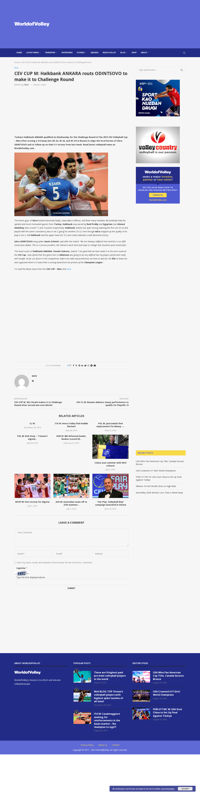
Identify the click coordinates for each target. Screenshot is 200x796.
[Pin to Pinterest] (79, 365)
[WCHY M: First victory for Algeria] (32, 486)
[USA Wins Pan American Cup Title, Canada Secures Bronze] (141, 677)
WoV (26, 84)
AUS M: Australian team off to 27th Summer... (71, 503)
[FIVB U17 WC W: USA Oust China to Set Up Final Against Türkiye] (141, 713)
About (144, 52)
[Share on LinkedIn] (82, 365)
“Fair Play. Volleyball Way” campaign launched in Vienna (110, 503)
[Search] (184, 53)
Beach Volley (109, 52)
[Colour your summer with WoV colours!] (110, 447)
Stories (80, 52)
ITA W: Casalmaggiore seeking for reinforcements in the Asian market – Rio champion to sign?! (107, 720)
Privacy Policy (87, 745)
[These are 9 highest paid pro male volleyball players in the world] (82, 677)
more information (168, 789)
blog (122, 52)
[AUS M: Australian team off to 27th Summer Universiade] (71, 486)
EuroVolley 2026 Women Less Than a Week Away (159, 492)
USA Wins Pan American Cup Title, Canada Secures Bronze (168, 676)
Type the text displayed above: (30, 577)
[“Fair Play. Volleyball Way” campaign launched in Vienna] (110, 486)
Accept (185, 788)
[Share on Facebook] (73, 365)
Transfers (50, 52)
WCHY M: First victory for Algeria (32, 501)
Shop (134, 52)
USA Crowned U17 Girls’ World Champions (156, 470)
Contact (115, 745)
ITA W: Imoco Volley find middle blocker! (71, 425)
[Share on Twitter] (76, 365)
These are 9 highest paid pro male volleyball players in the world (110, 676)
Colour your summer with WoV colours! (111, 464)
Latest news (32, 52)
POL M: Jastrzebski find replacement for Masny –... (110, 425)
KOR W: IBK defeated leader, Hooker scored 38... (71, 437)
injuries (94, 52)
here (69, 269)
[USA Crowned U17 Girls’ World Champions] (141, 696)
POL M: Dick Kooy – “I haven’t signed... (32, 437)
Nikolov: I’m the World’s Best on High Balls (156, 486)
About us (103, 745)
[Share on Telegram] (91, 365)
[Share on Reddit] (85, 365)
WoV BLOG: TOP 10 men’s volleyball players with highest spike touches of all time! (108, 696)
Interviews (66, 52)
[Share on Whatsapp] (88, 365)
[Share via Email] (95, 365)
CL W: (32, 423)
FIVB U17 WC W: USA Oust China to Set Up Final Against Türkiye (167, 712)
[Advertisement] (129, 24)
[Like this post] (70, 365)
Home (19, 52)
